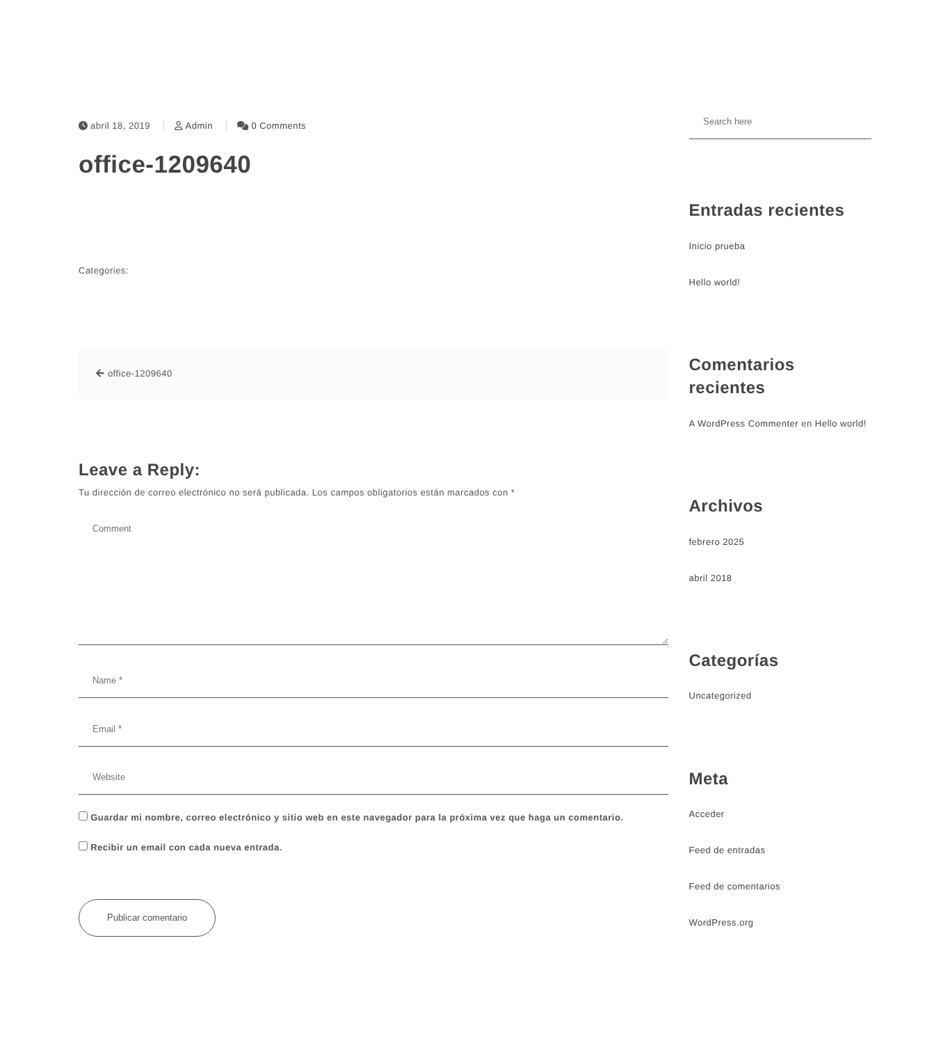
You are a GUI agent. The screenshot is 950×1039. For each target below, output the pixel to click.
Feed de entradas (727, 850)
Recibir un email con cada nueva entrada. (186, 847)
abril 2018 (710, 578)
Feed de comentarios (735, 886)
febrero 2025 (717, 542)
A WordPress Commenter (744, 423)
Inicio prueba (717, 246)
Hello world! (715, 282)
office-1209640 (165, 164)
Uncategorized (720, 695)
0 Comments (278, 125)
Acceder (707, 814)
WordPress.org (721, 922)
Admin (199, 125)
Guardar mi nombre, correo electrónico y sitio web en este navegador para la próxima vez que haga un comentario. (356, 817)
